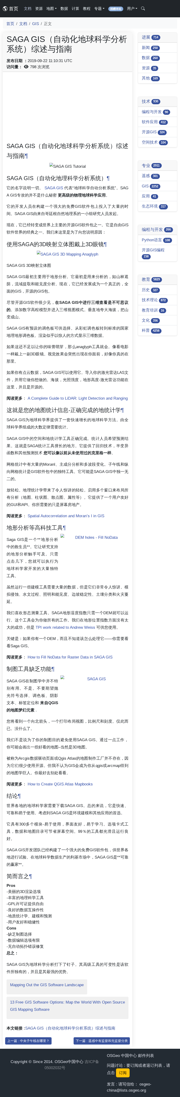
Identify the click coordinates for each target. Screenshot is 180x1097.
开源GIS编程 (153, 253)
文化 (150, 320)
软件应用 (154, 121)
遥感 (150, 175)
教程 (86, 9)
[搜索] (143, 9)
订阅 (123, 1073)
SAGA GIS (54, 188)
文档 (27, 9)
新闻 (150, 47)
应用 (149, 196)
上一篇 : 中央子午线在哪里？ (28, 1041)
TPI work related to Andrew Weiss (65, 627)
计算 (75, 9)
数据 (64, 9)
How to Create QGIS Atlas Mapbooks (60, 784)
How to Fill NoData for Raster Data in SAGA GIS (70, 657)
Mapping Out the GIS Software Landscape (47, 984)
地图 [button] (50, 9)
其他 (150, 78)
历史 (150, 289)
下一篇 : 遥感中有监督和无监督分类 (102, 1041)
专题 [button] (98, 9)
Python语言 (156, 240)
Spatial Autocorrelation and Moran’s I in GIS (66, 515)
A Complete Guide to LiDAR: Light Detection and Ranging (78, 398)
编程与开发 (155, 111)
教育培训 (153, 310)
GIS (35, 23)
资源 (39, 9)
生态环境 (154, 206)
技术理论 (154, 299)
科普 (150, 330)
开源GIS (153, 132)
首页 (13, 8)
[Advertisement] (67, 108)
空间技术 (154, 142)
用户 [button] (131, 9)
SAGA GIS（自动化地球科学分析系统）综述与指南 (70, 1028)
